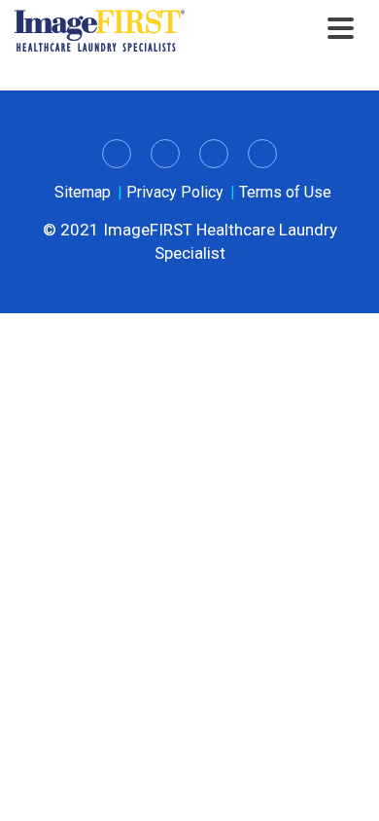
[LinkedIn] (116, 153)
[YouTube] (262, 153)
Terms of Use (285, 192)
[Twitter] (165, 153)
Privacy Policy (175, 192)
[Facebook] (213, 153)
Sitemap (82, 192)
